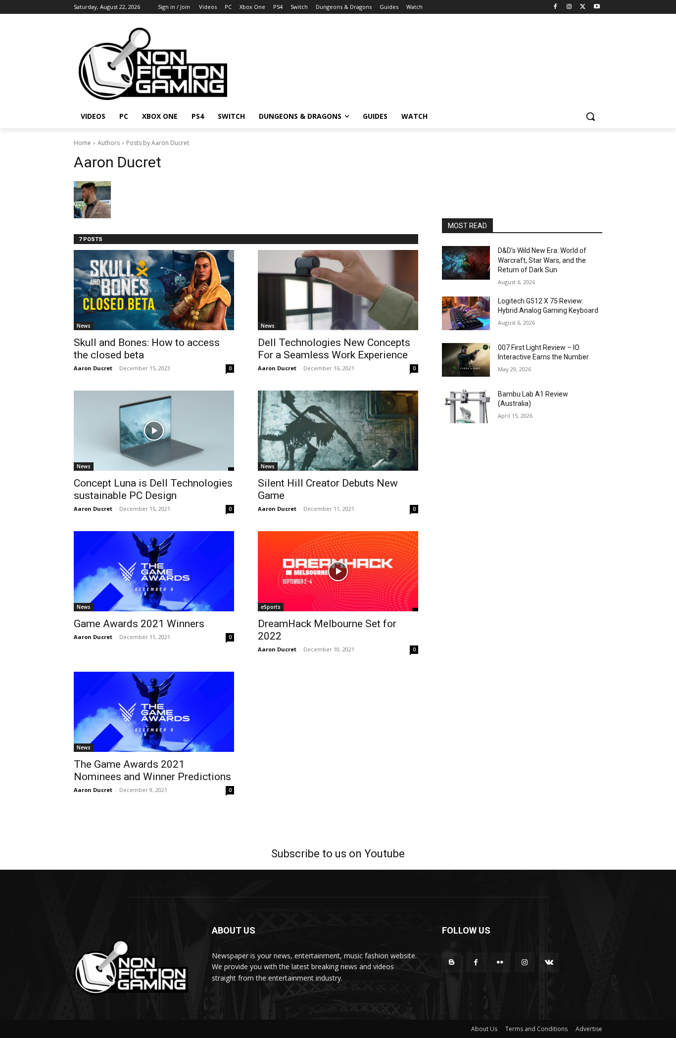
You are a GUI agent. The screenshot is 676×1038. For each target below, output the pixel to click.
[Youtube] (596, 7)
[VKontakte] (549, 962)
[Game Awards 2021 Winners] (154, 571)
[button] (590, 116)
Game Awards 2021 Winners (139, 624)
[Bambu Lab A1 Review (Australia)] (466, 406)
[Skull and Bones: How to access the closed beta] (154, 290)
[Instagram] (569, 7)
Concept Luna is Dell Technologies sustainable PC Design (153, 489)
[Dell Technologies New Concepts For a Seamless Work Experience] (338, 290)
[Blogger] (451, 962)
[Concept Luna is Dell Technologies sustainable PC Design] (154, 431)
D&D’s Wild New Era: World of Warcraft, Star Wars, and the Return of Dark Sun (542, 260)
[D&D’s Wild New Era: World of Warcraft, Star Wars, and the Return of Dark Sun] (466, 263)
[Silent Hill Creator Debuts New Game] (338, 431)
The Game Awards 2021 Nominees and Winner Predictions (152, 770)
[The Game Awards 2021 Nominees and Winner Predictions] (154, 712)
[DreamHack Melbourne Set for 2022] (338, 571)
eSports (271, 606)
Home (82, 143)
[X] (582, 7)
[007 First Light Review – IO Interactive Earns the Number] (466, 360)
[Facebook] (555, 7)
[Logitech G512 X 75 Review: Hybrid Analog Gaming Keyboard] (466, 313)
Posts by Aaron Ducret (157, 143)
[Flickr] (500, 962)
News (84, 325)
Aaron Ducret (93, 368)
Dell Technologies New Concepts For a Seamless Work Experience (334, 349)
